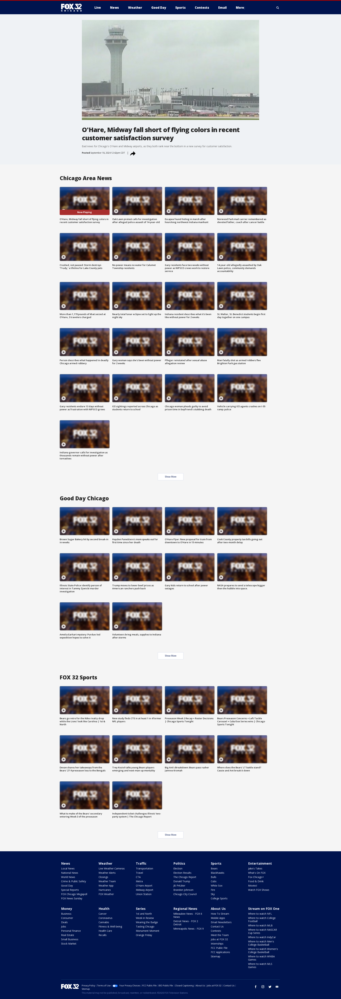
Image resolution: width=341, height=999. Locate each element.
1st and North (144, 913)
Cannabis (104, 922)
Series (140, 908)
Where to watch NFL (260, 913)
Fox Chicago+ (256, 877)
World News (68, 877)
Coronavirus (105, 918)
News (65, 863)
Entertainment (260, 863)
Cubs (213, 881)
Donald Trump (181, 881)
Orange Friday (144, 935)
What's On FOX (257, 872)
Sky (213, 894)
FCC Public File (219, 948)
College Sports (219, 898)
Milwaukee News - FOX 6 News (187, 915)
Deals (64, 922)
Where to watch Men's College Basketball (261, 943)
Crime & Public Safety (73, 881)
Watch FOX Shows (258, 890)
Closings (103, 877)
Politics (179, 863)
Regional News (185, 908)
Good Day (67, 885)
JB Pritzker (179, 885)
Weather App (106, 885)
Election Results (182, 872)
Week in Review (145, 918)
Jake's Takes (255, 868)
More (240, 8)
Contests (216, 930)
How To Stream (220, 913)
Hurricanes (105, 890)
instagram (263, 987)
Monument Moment (147, 930)
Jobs (63, 926)
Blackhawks (217, 872)
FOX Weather (106, 894)
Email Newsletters (221, 922)
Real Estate (67, 935)
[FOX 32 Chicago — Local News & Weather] (73, 7)
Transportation (144, 868)
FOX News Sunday (71, 898)
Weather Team (107, 881)
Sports (216, 863)
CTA (138, 877)
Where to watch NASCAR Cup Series (262, 931)
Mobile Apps (218, 918)
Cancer (103, 913)
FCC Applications (220, 952)
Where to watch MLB (260, 925)
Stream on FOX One (263, 908)
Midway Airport (144, 890)
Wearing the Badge (147, 922)
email (277, 987)
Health (104, 908)
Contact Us (217, 926)
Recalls (103, 935)
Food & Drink (256, 881)
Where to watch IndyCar (262, 937)
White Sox (216, 885)
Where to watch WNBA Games (261, 958)
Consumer (67, 918)
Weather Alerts (107, 872)
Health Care (105, 930)
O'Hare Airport (144, 885)
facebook (256, 987)
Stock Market (68, 943)
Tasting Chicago (145, 926)
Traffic (141, 863)
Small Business (69, 939)
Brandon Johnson (183, 890)
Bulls (213, 877)
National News (69, 872)
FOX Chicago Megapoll (74, 894)
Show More (170, 476)
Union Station (143, 894)
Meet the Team (220, 935)
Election (177, 868)
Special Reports (70, 890)
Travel (139, 872)
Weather (105, 863)
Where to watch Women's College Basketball (263, 950)
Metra (139, 881)
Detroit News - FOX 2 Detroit (185, 922)
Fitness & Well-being (110, 926)
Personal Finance (71, 930)
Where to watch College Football (262, 919)
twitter (270, 987)
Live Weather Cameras (112, 868)
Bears (214, 868)
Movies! (252, 885)
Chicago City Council (185, 894)
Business (66, 913)
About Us (218, 908)
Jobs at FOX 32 (219, 939)
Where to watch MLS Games (260, 965)
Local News (68, 868)
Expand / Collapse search (278, 7)
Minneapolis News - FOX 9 (188, 928)
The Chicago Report (184, 877)
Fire (213, 890)
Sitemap (215, 956)
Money (66, 908)
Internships (217, 943)
